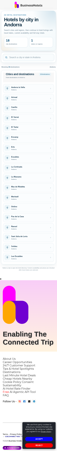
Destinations (11, 372)
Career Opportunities (17, 362)
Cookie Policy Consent (18, 382)
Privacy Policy (46, 432)
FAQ (6, 395)
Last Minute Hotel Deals (19, 375)
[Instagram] (19, 401)
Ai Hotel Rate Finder (16, 388)
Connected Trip (28, 342)
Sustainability (12, 385)
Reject (39, 445)
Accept (39, 439)
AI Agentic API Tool (19, 392)
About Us (9, 358)
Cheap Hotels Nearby (17, 378)
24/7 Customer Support (19, 365)
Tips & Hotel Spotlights (18, 368)
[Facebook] (24, 401)
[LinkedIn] (34, 401)
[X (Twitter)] (29, 401)
